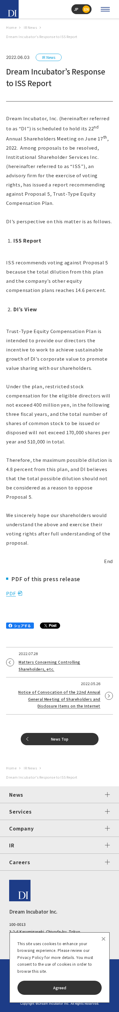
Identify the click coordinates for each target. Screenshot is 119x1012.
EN (86, 9)
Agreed (59, 987)
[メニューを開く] (105, 9)
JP (76, 9)
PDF (11, 593)
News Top (59, 739)
